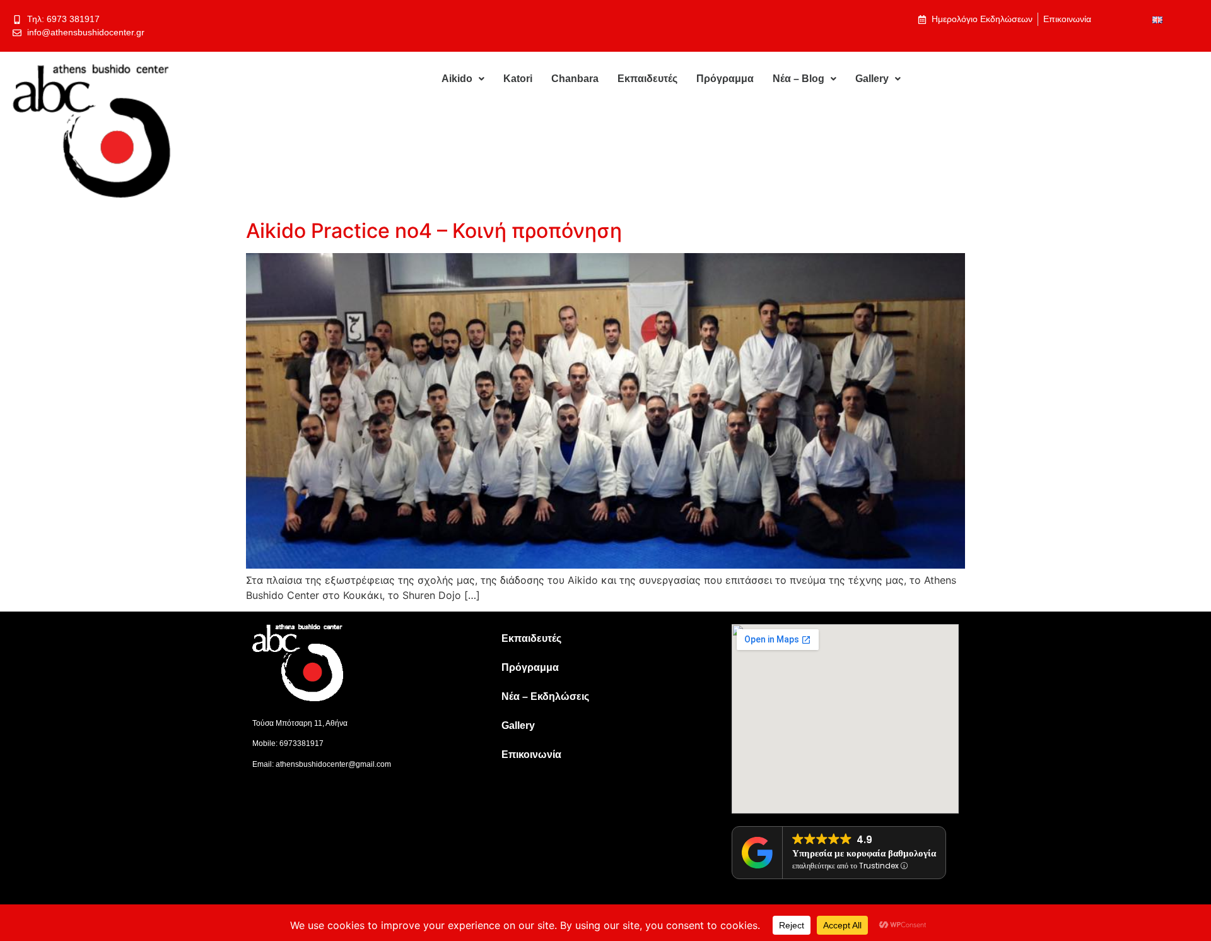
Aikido (457, 78)
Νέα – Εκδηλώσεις (545, 696)
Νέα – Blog (798, 78)
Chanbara (575, 78)
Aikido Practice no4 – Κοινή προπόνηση (434, 230)
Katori (517, 78)
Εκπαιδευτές (647, 78)
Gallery (872, 78)
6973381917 (301, 743)
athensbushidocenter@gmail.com (333, 764)
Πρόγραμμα (725, 78)
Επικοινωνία (531, 754)
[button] (463, 78)
